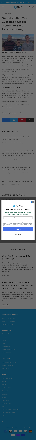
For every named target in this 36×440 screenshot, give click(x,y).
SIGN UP (18, 229)
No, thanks (18, 234)
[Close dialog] (32, 202)
